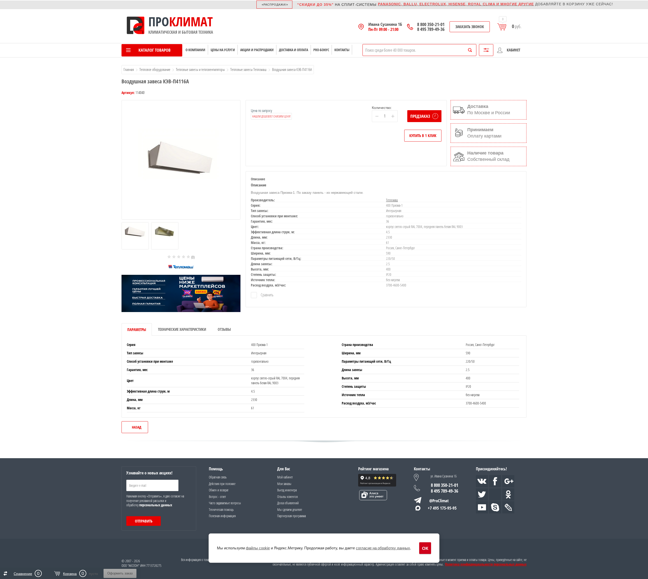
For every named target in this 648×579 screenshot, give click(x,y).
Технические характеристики (182, 329)
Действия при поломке (222, 483)
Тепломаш (392, 200)
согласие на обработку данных (383, 548)
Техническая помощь (221, 509)
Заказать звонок (469, 26)
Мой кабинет (285, 477)
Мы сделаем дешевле (289, 509)
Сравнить (266, 295)
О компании (195, 49)
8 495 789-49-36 (430, 29)
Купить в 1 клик (422, 135)
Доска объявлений (288, 502)
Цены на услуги (223, 49)
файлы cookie (258, 548)
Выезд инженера (287, 490)
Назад (136, 427)
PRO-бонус (321, 49)
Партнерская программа (291, 515)
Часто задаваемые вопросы (225, 502)
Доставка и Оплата (293, 49)
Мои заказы (284, 483)
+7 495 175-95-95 (442, 508)
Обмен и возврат (219, 490)
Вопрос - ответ (217, 496)
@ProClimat (439, 501)
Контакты (341, 49)
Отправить (143, 521)
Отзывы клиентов (287, 496)
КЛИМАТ (191, 21)
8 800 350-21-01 (430, 24)
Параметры (136, 329)
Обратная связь (218, 477)
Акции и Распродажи (257, 49)
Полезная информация (222, 515)
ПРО (158, 21)
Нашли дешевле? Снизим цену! (271, 116)
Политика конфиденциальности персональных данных (485, 564)
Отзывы (224, 329)
